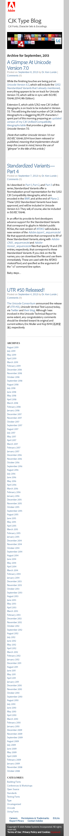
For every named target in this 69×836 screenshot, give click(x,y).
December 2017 (14, 414)
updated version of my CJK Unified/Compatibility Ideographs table (34, 121)
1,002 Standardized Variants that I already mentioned (34, 86)
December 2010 (14, 685)
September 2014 (14, 551)
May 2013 (11, 603)
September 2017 (14, 425)
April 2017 (11, 440)
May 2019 (11, 354)
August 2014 (12, 555)
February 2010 (14, 722)
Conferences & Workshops (19, 785)
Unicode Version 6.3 (18, 84)
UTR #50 (15, 307)
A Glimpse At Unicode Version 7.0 (29, 64)
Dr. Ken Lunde (49, 72)
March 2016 (12, 488)
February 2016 (14, 492)
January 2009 (13, 763)
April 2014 (11, 566)
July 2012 (11, 637)
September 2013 (14, 592)
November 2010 (14, 689)
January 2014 (13, 577)
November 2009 (14, 733)
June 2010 (11, 707)
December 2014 (14, 540)
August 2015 (12, 514)
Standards (12, 793)
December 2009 (14, 730)
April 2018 (11, 399)
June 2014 (11, 559)
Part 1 (28, 185)
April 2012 (11, 648)
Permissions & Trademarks (35, 818)
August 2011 (12, 666)
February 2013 (14, 614)
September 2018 (14, 380)
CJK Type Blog (24, 20)
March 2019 (12, 362)
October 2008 (13, 771)
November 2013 (14, 585)
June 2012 (11, 640)
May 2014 (11, 562)
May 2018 (11, 395)
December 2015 (14, 499)
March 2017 (12, 444)
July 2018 (11, 388)
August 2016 (12, 469)
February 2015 (14, 533)
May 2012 (11, 644)
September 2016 (14, 466)
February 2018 (14, 406)
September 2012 (14, 629)
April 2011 (11, 678)
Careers (13, 818)
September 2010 (14, 696)
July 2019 (11, 351)
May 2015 (11, 521)
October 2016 (13, 462)
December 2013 (14, 581)
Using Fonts (13, 811)
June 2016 (11, 477)
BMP (27, 198)
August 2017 (12, 429)
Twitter (15, 310)
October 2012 (13, 626)
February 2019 (14, 365)
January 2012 (13, 659)
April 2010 (11, 715)
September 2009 (15, 737)
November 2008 (14, 767)
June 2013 (11, 600)
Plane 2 (54, 198)
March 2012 (12, 652)
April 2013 (11, 607)
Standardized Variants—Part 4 (31, 168)
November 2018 (14, 373)
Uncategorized (14, 804)
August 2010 (12, 700)
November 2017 (14, 417)
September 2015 (14, 510)
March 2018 (12, 403)
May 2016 (11, 481)
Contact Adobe (35, 820)
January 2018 (13, 410)
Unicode (11, 808)
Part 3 (48, 185)
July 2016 (11, 473)
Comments (12, 75)
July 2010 (11, 704)
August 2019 (12, 347)
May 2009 (11, 752)
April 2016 (11, 484)
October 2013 (13, 588)
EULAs (56, 818)
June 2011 (11, 670)
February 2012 (14, 655)
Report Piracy (16, 820)
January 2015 (13, 536)
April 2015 (11, 525)
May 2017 (11, 436)
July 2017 (11, 432)
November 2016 (14, 458)
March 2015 (12, 529)
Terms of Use (14, 832)
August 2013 (12, 596)
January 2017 (13, 451)
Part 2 (36, 185)
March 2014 (12, 570)
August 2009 (13, 741)
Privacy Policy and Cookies (36, 832)
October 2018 (13, 377)
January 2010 (13, 726)
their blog (29, 310)
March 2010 (12, 719)
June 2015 (11, 518)
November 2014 (14, 544)
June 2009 (11, 748)
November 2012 (14, 622)
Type (9, 800)
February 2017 (13, 447)
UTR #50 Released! (25, 289)
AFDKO (40, 229)
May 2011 (11, 674)
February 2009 (14, 759)
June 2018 (11, 392)
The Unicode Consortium (21, 303)
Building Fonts (14, 781)
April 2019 (11, 358)
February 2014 (14, 574)
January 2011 (13, 681)
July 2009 (11, 744)
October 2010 (13, 692)
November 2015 (14, 503)
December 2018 (14, 369)
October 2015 (13, 507)
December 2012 (14, 618)
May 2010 (11, 711)
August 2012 (12, 633)
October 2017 (13, 421)
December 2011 (14, 663)
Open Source (13, 789)
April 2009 (12, 756)
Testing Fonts (13, 796)
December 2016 (14, 455)
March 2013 (12, 611)
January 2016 (13, 496)
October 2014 (13, 548)
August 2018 (12, 384)
